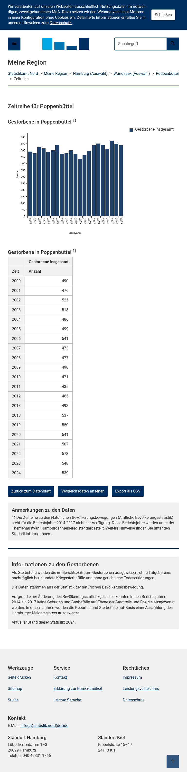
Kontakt (60, 677)
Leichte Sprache (67, 700)
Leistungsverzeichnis (141, 688)
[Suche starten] (173, 44)
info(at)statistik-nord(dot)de (44, 725)
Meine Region (55, 73)
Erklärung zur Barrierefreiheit (78, 688)
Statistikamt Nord (23, 73)
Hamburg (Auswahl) (90, 73)
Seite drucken (19, 677)
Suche (13, 700)
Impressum (132, 677)
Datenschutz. (61, 22)
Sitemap (15, 688)
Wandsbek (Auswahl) (131, 73)
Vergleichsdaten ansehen (82, 491)
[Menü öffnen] (14, 44)
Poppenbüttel (167, 73)
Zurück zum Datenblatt (31, 491)
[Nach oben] (173, 761)
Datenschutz (133, 700)
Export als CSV (127, 491)
